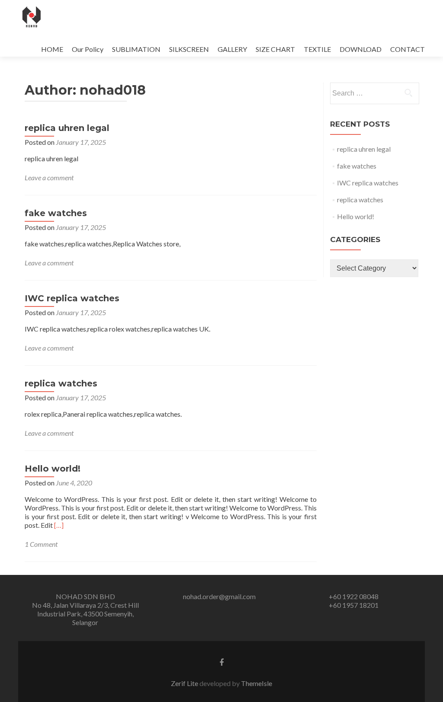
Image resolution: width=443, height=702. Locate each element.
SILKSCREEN (189, 49)
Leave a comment (49, 177)
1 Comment (41, 544)
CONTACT (407, 49)
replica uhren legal (67, 128)
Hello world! (52, 468)
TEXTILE (317, 49)
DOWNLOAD (361, 49)
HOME (52, 49)
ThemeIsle (256, 683)
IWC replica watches (72, 298)
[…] (59, 525)
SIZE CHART (275, 49)
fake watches (56, 213)
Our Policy (87, 49)
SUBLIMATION (136, 49)
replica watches (61, 383)
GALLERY (232, 49)
